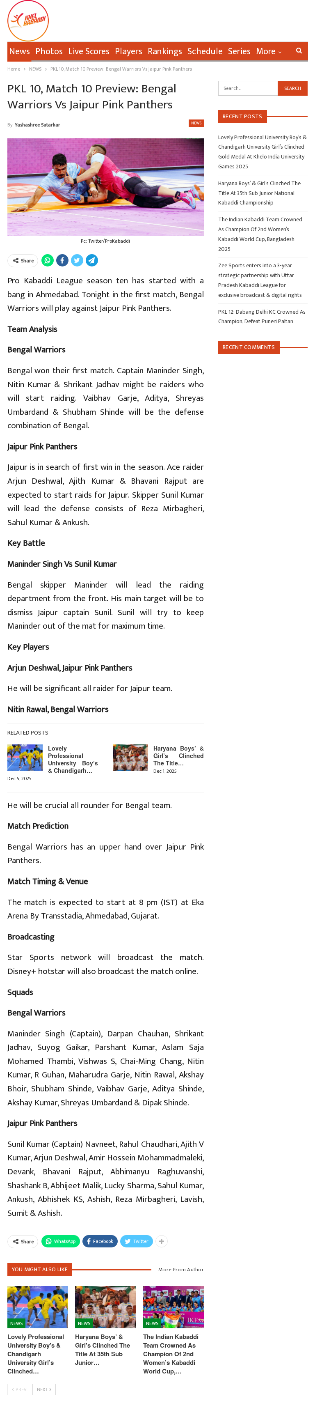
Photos (49, 51)
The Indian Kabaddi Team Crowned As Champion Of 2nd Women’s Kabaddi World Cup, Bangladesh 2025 (260, 234)
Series (239, 51)
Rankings (165, 51)
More (266, 51)
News (19, 51)
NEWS (196, 123)
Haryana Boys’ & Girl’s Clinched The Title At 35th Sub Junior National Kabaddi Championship (259, 193)
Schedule (205, 51)
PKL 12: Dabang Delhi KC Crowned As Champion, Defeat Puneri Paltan (262, 316)
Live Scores (89, 51)
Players (128, 51)
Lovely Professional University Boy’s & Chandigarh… (73, 759)
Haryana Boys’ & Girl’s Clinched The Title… (178, 755)
